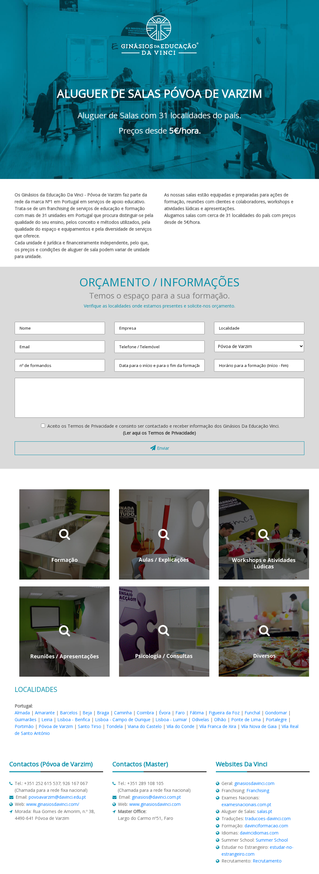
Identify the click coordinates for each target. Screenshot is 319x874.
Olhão (220, 719)
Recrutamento (267, 861)
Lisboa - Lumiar (171, 719)
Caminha (123, 713)
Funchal (252, 713)
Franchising (257, 790)
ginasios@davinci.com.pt (156, 797)
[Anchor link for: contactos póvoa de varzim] (6, 764)
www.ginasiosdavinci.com (155, 804)
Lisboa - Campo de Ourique (122, 719)
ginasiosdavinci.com (254, 783)
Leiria (46, 719)
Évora (164, 713)
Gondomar (276, 713)
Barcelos (69, 713)
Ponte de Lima (246, 719)
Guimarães (25, 719)
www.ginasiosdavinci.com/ (52, 804)
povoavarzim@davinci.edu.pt (57, 797)
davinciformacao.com (266, 826)
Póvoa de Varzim (56, 726)
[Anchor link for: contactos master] (109, 764)
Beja (87, 713)
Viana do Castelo (145, 726)
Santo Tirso (89, 726)
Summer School (272, 840)
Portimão (24, 726)
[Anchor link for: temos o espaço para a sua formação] (87, 293)
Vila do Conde (180, 726)
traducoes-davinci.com (268, 818)
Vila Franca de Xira (217, 726)
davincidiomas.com (259, 833)
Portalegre (276, 719)
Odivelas (200, 719)
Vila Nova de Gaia (259, 726)
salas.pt (264, 811)
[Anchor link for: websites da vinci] (213, 764)
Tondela (114, 726)
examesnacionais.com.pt (246, 804)
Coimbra (145, 713)
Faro (180, 713)
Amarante (45, 713)
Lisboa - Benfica (73, 719)
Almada (22, 713)
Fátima (197, 713)
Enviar (162, 448)
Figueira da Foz (224, 713)
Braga (103, 713)
